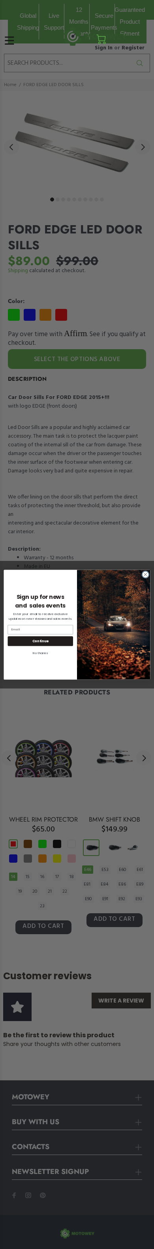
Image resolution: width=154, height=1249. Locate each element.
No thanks (40, 653)
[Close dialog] (145, 574)
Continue (40, 640)
